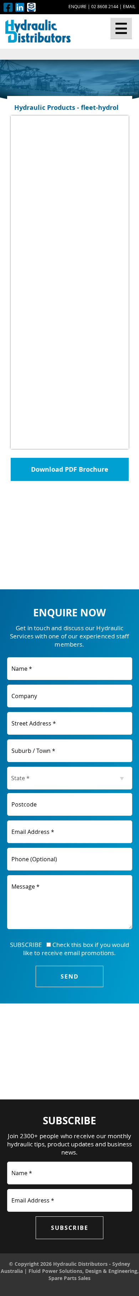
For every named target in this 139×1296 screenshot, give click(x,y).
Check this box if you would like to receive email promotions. (76, 949)
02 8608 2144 (104, 6)
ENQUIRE (77, 6)
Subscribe (69, 1228)
